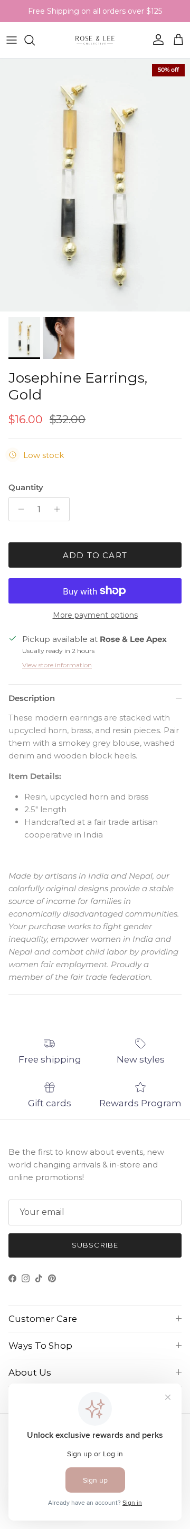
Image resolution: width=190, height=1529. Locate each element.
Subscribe (95, 1245)
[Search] (34, 40)
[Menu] (11, 40)
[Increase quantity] (60, 509)
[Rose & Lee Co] (95, 40)
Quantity (25, 487)
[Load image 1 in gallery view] (95, 185)
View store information (57, 665)
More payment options (95, 615)
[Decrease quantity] (18, 509)
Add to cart (95, 555)
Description (31, 698)
